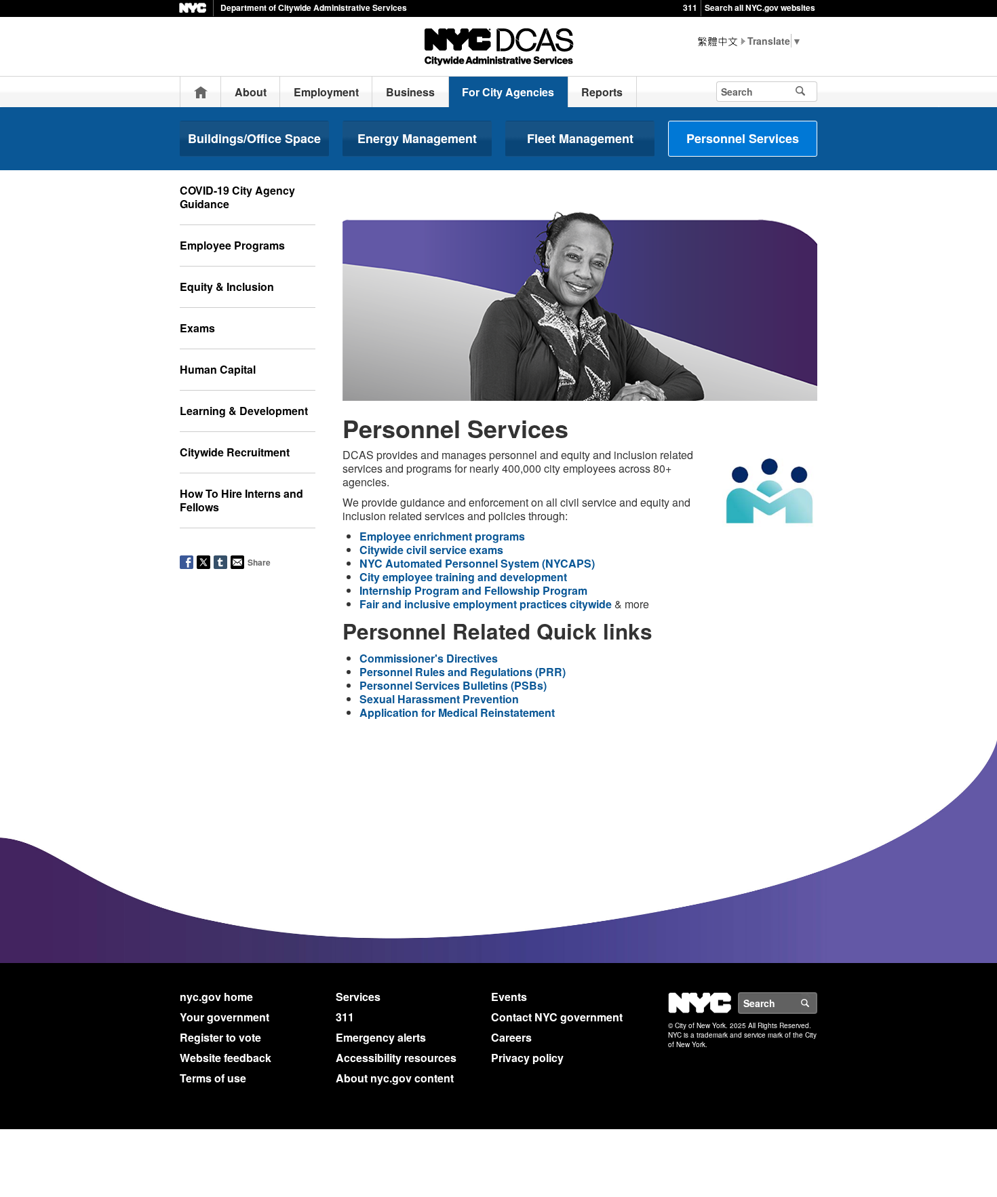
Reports (602, 92)
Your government (224, 1017)
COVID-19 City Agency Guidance (237, 197)
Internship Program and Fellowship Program (473, 590)
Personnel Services (742, 138)
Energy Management (417, 138)
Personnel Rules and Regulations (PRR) (462, 672)
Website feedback (225, 1057)
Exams (197, 328)
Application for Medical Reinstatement (457, 712)
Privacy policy (527, 1057)
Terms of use (213, 1078)
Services (358, 996)
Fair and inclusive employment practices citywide (485, 604)
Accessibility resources (396, 1057)
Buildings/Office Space (254, 138)
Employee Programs (232, 245)
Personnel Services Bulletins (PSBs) (453, 685)
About (251, 92)
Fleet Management (580, 138)
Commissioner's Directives (428, 658)
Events (509, 996)
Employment (326, 92)
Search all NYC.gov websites (760, 7)
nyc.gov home (216, 996)
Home (201, 92)
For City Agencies (508, 92)
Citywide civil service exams (431, 549)
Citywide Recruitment (235, 452)
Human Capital (218, 369)
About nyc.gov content (395, 1078)
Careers (511, 1037)
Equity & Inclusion (227, 286)
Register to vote (220, 1037)
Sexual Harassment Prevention (439, 699)
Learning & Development (244, 410)
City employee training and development (463, 577)
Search (816, 1003)
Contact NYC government (557, 1017)
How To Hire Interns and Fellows (241, 500)
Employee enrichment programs (442, 536)
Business (410, 92)
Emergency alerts (381, 1037)
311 (690, 7)
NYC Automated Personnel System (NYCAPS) (477, 563)
